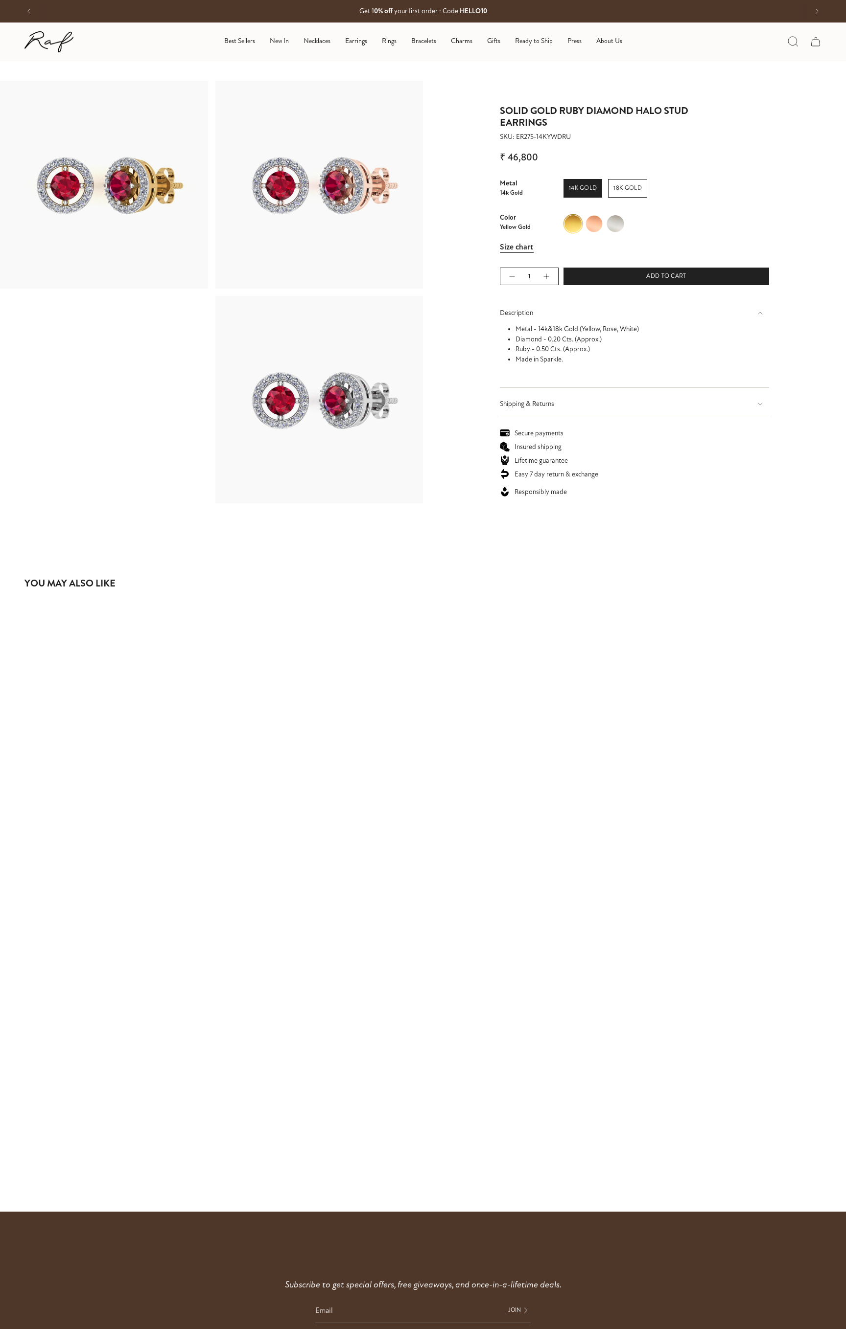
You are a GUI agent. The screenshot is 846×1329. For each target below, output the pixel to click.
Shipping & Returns (527, 404)
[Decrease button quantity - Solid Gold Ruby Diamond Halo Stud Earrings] (511, 276)
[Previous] (28, 11)
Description (516, 313)
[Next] (817, 11)
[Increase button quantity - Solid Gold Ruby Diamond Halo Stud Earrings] (547, 276)
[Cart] (815, 41)
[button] (317, 42)
